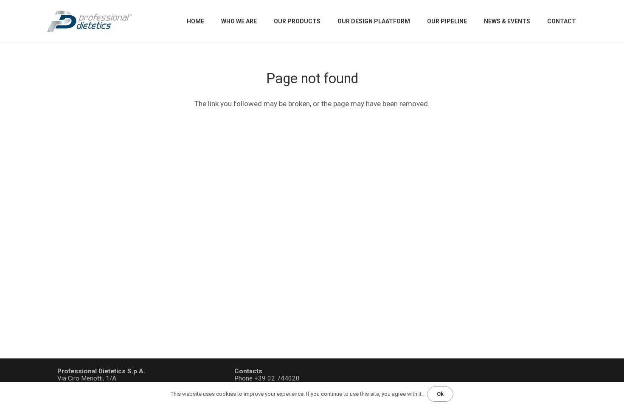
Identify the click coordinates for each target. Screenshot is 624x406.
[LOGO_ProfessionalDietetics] (89, 21)
